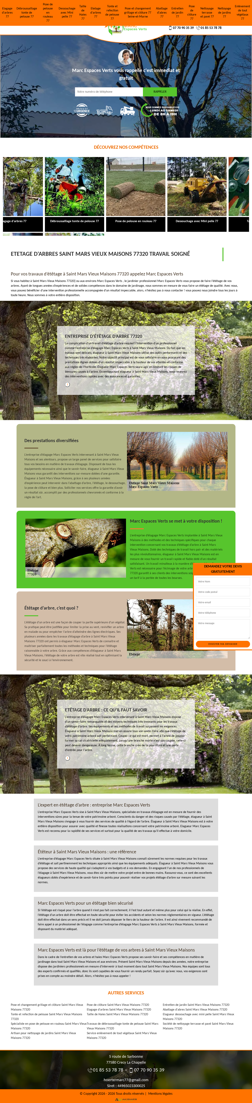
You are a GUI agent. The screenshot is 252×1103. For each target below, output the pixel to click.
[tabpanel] (126, 358)
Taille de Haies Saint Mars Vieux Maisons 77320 (117, 1014)
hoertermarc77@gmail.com (126, 1080)
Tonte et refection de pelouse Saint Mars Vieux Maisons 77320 (46, 1017)
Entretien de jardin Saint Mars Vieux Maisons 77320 (196, 1005)
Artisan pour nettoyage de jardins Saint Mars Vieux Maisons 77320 (43, 1036)
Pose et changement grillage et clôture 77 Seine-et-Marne (137, 12)
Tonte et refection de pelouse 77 (112, 12)
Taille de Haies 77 (82, 12)
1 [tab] (67, 384)
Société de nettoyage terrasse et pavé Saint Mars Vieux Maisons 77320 (198, 1026)
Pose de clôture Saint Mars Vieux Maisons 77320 (118, 1005)
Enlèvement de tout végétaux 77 (242, 12)
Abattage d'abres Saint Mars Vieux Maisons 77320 (195, 1009)
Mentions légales (160, 1094)
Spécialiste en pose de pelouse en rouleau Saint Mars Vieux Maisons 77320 (49, 1026)
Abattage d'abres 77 (162, 12)
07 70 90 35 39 (183, 28)
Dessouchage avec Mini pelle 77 (67, 12)
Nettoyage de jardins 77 (224, 12)
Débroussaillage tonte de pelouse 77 (27, 12)
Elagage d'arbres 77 (7, 12)
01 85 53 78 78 (211, 28)
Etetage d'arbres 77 (95, 12)
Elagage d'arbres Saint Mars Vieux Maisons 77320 (119, 1009)
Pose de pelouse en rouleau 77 (48, 12)
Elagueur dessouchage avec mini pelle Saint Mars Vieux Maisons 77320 (198, 1017)
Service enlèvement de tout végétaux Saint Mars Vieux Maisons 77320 (122, 1036)
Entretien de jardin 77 (177, 12)
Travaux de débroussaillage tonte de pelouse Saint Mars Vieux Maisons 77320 (122, 1026)
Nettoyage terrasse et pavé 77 (207, 12)
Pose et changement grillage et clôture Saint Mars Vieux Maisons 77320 (47, 1007)
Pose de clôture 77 (191, 12)
